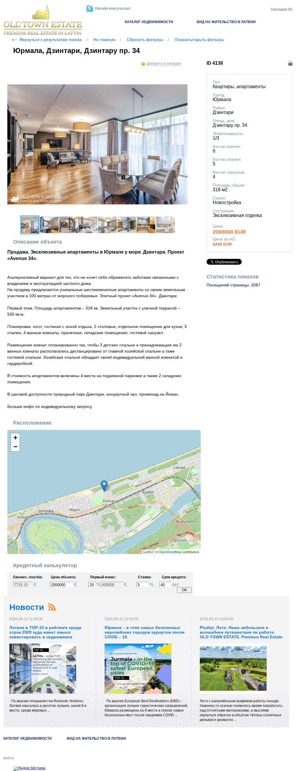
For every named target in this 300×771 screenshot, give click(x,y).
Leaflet (148, 551)
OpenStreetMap (170, 551)
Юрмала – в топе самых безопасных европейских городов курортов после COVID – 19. (145, 632)
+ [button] (15, 437)
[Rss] (52, 607)
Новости (26, 607)
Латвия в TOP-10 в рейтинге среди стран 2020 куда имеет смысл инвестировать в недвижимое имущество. (45, 634)
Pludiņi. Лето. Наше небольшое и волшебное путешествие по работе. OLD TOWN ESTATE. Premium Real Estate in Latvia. (241, 634)
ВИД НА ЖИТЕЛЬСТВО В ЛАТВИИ (226, 22)
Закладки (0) (281, 9)
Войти (9, 758)
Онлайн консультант (113, 8)
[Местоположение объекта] (104, 486)
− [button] (15, 446)
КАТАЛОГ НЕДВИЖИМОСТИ (149, 22)
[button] (182, 79)
